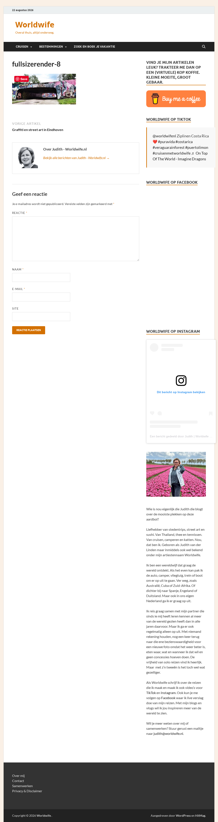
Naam (18, 269)
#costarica (184, 141)
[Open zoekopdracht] (204, 47)
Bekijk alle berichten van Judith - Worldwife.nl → (76, 158)
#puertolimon (196, 147)
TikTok (151, 693)
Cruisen (22, 46)
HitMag (200, 815)
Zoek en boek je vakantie (94, 46)
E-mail (18, 289)
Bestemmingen (51, 46)
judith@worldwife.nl (168, 733)
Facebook (168, 698)
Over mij (18, 776)
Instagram (168, 693)
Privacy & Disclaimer (27, 791)
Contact (18, 781)
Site (15, 308)
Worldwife (34, 24)
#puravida (166, 141)
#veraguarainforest (169, 147)
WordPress (183, 815)
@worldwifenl (164, 136)
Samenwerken (22, 786)
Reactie (19, 213)
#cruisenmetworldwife (172, 153)
